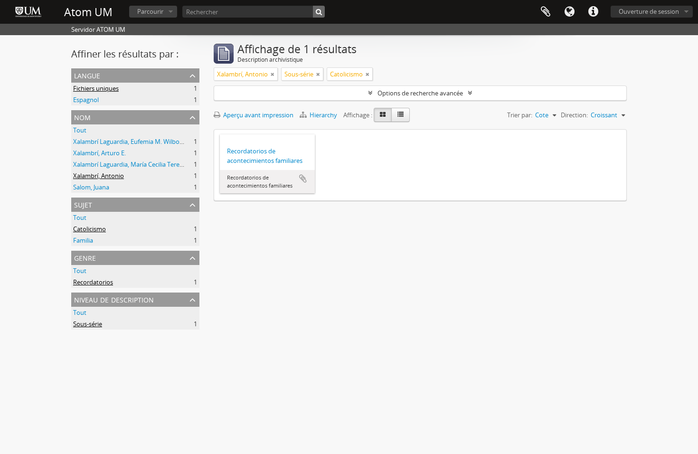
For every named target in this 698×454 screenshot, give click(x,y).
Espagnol (86, 99)
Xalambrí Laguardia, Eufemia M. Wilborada (132, 141)
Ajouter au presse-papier (303, 178)
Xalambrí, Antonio (98, 175)
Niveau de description (114, 299)
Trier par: (519, 115)
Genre (85, 257)
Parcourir (150, 11)
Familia (83, 240)
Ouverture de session (649, 11)
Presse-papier (545, 12)
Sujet (83, 204)
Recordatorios (93, 282)
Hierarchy (323, 115)
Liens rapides (593, 12)
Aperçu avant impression (257, 115)
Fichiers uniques (96, 88)
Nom (82, 116)
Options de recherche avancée (420, 93)
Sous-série (87, 324)
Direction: (574, 115)
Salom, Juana (91, 187)
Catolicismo (89, 229)
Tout (79, 130)
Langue (569, 12)
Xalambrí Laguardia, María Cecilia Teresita (131, 164)
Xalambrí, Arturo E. (99, 153)
